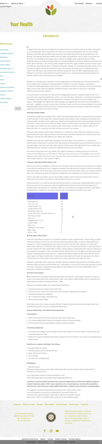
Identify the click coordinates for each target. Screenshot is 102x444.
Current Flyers (5, 7)
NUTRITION (4, 102)
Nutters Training (60, 439)
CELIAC (2, 83)
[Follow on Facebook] (45, 431)
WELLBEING (4, 50)
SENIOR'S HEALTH (6, 68)
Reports (43, 439)
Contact (99, 4)
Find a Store (74, 404)
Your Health (79, 4)
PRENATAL (4, 57)
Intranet (50, 439)
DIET (1, 76)
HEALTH (3, 95)
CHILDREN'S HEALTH (7, 72)
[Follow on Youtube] (57, 431)
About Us (3, 4)
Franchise (84, 404)
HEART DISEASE (5, 98)
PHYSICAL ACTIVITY (7, 91)
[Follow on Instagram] (51, 431)
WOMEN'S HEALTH (6, 53)
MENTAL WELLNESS (7, 87)
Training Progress (74, 439)
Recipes (89, 4)
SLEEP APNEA (5, 65)
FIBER (2, 80)
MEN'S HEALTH (5, 61)
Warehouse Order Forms (30, 439)
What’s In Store (17, 4)
